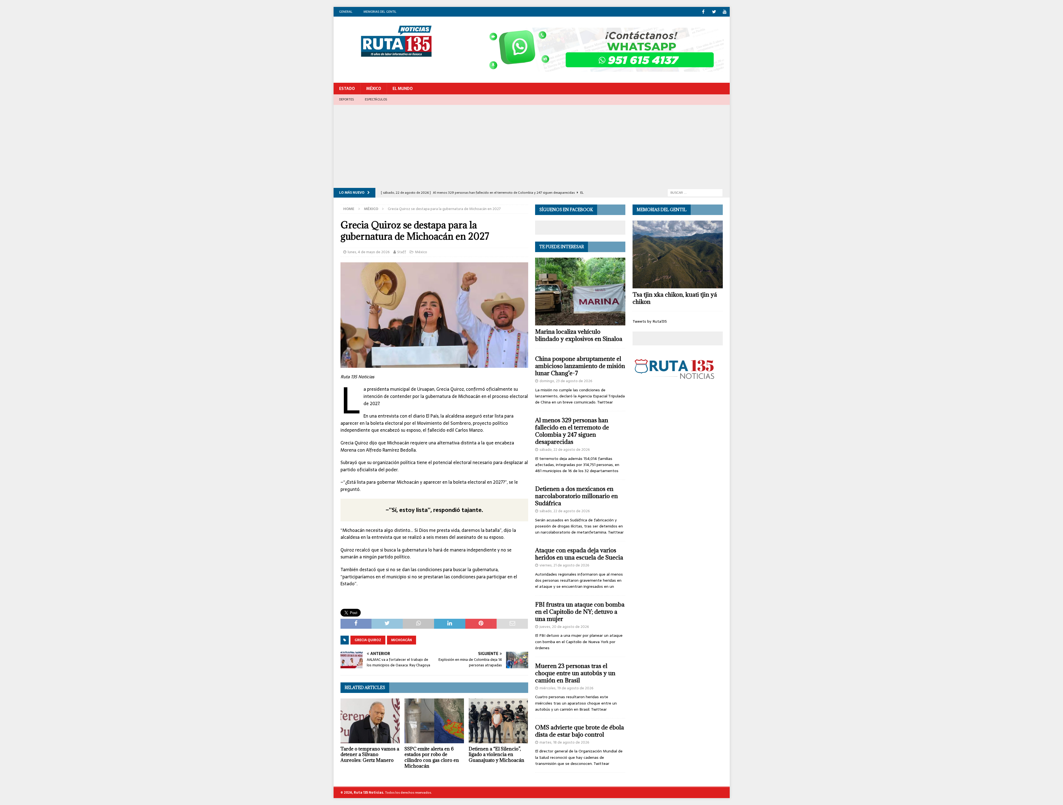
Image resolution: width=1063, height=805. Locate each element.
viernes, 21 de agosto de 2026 (564, 565)
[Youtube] (725, 12)
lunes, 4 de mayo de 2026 (369, 252)
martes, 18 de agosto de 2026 (564, 742)
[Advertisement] (531, 146)
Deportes (346, 99)
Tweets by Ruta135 (650, 321)
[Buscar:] (695, 192)
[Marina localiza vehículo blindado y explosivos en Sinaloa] (580, 291)
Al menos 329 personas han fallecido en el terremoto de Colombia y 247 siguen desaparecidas (572, 431)
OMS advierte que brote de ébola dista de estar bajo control (579, 731)
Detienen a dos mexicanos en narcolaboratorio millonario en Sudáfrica (576, 496)
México (373, 89)
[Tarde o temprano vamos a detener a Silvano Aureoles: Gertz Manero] (370, 720)
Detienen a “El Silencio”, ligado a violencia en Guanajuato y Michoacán (496, 754)
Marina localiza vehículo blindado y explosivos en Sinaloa (578, 335)
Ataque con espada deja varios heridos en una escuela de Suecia (579, 554)
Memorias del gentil (379, 11)
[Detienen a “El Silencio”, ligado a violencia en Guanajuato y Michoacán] (498, 720)
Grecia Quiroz (368, 640)
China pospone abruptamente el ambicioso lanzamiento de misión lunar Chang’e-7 (580, 366)
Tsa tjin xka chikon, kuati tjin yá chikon (675, 298)
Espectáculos (376, 99)
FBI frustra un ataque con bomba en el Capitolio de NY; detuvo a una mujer (580, 612)
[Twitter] (714, 12)
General (345, 11)
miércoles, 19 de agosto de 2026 (567, 688)
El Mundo (403, 89)
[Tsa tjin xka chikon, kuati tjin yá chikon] (678, 254)
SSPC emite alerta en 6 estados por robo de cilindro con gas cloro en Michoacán (431, 757)
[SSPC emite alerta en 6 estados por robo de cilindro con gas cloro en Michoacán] (434, 720)
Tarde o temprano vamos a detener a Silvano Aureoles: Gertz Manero (369, 754)
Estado (347, 89)
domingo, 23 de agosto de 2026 (566, 381)
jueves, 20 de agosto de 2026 (564, 627)
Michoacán (401, 640)
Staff (401, 252)
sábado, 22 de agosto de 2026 (565, 449)
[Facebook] (703, 12)
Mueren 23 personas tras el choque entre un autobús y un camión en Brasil (575, 673)
